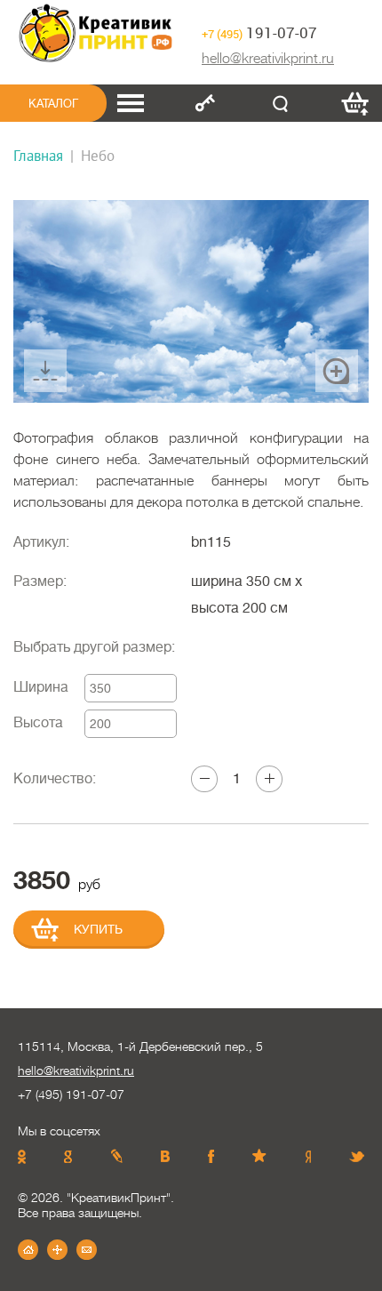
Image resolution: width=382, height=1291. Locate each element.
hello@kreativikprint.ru (268, 59)
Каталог (53, 103)
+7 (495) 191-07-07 (71, 1094)
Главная (38, 155)
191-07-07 (259, 32)
